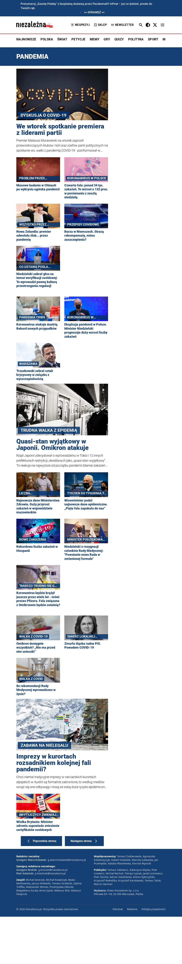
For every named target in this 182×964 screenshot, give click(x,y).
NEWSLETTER (124, 25)
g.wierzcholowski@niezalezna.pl (67, 860)
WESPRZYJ (82, 25)
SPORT (153, 39)
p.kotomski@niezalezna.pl (50, 873)
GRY (107, 39)
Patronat (118, 909)
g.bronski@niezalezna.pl (53, 869)
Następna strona (81, 841)
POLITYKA (136, 39)
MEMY (95, 39)
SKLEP (102, 25)
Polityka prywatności (153, 909)
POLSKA (47, 39)
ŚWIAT (62, 39)
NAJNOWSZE (26, 39)
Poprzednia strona (44, 841)
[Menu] (162, 25)
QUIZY (119, 39)
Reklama (132, 909)
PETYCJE (78, 39)
